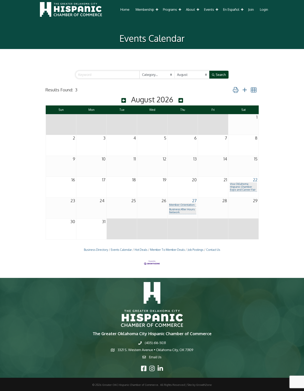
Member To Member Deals (167, 249)
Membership (144, 9)
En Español (231, 9)
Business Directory (96, 249)
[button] (236, 90)
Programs (170, 9)
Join (251, 9)
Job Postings (195, 249)
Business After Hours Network (182, 211)
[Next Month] (180, 100)
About (190, 9)
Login (264, 9)
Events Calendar (121, 249)
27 (194, 200)
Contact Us (213, 249)
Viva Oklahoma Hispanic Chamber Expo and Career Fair (243, 186)
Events (209, 9)
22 (255, 179)
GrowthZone (204, 384)
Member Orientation (182, 204)
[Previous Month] (123, 100)
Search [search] (221, 75)
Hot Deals (141, 249)
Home (124, 9)
